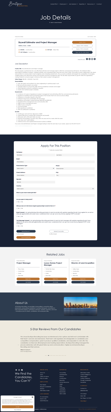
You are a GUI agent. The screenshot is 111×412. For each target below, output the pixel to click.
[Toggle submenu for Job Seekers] (77, 4)
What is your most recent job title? (26, 192)
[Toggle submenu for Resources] (94, 4)
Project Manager (24, 263)
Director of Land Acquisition (82, 263)
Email (18, 159)
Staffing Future (43, 409)
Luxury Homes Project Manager (53, 264)
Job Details (28, 282)
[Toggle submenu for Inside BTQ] (58, 4)
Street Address (21, 172)
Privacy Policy (82, 409)
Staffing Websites (34, 409)
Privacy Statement (17, 409)
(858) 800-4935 (84, 390)
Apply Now (28, 279)
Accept (17, 406)
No (22, 202)
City (57, 172)
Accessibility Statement (91, 409)
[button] (32, 397)
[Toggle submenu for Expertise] (85, 4)
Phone (58, 165)
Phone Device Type (22, 165)
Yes (18, 202)
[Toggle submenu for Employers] (67, 4)
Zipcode (19, 179)
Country (18, 186)
